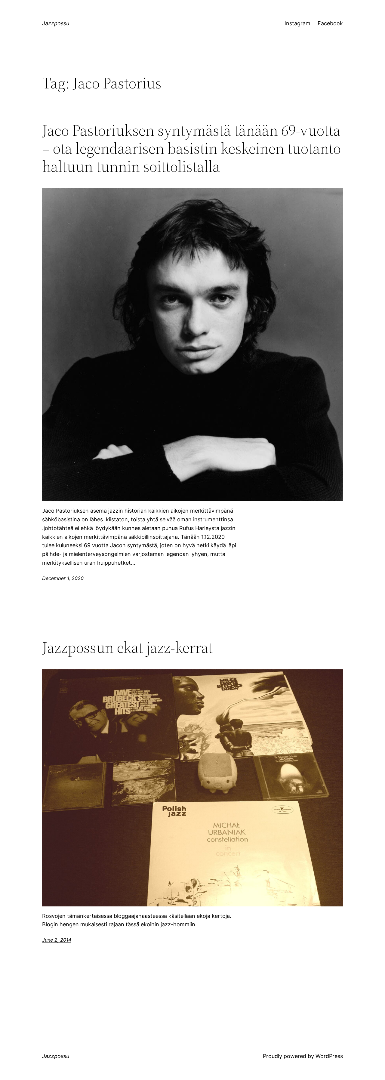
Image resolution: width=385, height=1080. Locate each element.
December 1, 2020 (63, 578)
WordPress (329, 1056)
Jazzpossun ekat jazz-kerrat (127, 647)
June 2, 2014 (56, 940)
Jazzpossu (55, 23)
